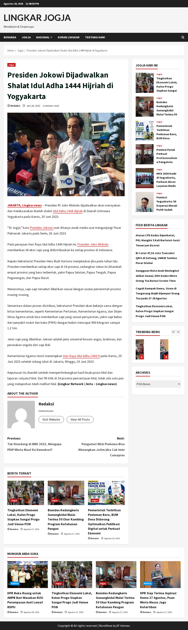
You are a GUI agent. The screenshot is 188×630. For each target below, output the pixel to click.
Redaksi (15, 105)
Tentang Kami (95, 37)
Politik (15, 583)
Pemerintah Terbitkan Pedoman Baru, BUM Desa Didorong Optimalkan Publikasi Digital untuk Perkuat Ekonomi (145, 130)
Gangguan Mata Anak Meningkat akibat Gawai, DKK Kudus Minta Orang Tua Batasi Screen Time (157, 275)
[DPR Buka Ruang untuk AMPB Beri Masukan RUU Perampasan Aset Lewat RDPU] (27, 574)
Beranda (10, 37)
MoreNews (105, 625)
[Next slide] (178, 332)
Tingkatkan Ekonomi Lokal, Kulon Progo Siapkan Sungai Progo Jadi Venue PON (145, 83)
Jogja (26, 37)
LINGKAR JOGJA (37, 17)
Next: (101, 446)
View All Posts (80, 419)
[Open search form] (183, 37)
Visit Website (51, 419)
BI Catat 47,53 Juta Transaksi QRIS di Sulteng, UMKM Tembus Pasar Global (156, 258)
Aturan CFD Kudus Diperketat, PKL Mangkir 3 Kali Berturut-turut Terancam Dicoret (158, 240)
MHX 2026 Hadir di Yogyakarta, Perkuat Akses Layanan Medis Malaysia (145, 178)
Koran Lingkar (68, 37)
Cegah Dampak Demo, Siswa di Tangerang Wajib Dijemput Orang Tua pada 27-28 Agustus (158, 293)
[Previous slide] (173, 332)
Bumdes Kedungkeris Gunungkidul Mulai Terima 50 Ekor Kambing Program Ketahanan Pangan (66, 519)
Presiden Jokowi (41, 228)
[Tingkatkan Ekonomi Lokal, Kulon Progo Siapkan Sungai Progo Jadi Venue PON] (25, 493)
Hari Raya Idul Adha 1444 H (81, 356)
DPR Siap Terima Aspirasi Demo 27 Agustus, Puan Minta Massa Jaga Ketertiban (164, 349)
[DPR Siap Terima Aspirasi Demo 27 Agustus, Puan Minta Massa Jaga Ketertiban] (160, 574)
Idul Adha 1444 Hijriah (68, 211)
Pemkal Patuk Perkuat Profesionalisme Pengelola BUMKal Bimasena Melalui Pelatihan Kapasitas (145, 154)
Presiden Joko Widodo (93, 244)
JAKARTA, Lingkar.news (24, 205)
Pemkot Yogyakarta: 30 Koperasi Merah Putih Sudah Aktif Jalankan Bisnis (145, 202)
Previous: (34, 444)
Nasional (43, 37)
